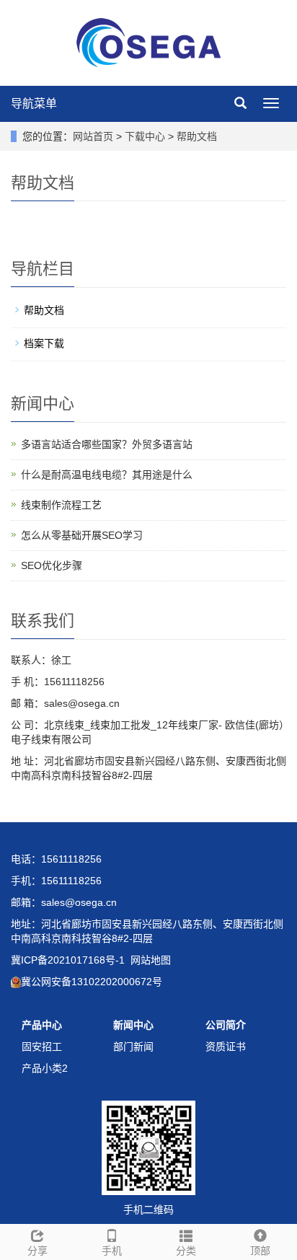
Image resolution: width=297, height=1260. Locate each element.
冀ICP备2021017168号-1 (68, 960)
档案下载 (44, 343)
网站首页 (93, 136)
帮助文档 (195, 136)
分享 (37, 1250)
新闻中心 (133, 1025)
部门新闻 (133, 1046)
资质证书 (225, 1046)
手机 (112, 1250)
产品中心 (42, 1025)
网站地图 (150, 960)
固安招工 (42, 1046)
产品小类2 (45, 1068)
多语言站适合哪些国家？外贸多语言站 (106, 444)
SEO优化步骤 (51, 565)
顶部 (260, 1250)
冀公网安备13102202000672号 (91, 981)
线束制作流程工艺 (61, 505)
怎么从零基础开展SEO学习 (82, 535)
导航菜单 (34, 103)
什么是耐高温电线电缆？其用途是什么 (106, 474)
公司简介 (225, 1025)
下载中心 (146, 136)
